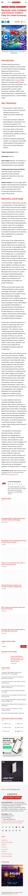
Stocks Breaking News (6, 856)
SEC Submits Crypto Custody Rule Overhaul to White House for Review (13, 541)
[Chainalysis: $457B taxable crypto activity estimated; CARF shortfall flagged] (14, 509)
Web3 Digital (9, 893)
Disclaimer (4, 851)
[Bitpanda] (12, 757)
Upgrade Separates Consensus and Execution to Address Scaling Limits (11, 585)
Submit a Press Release (7, 842)
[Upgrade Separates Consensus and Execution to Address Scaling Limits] (14, 576)
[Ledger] (12, 781)
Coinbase (15, 73)
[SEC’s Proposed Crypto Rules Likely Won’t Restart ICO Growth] (14, 598)
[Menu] (2, 2)
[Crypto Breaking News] (14, 2)
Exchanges (12, 6)
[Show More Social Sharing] (11, 22)
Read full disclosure (13, 474)
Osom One (15, 893)
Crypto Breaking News (14, 481)
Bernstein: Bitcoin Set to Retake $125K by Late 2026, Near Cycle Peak (13, 630)
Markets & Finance (21, 6)
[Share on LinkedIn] (8, 22)
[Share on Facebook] (2, 22)
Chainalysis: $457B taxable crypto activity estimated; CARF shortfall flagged (13, 519)
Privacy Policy (4, 849)
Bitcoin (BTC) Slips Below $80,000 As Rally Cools (13, 713)
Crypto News (5, 6)
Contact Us (4, 847)
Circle (22, 73)
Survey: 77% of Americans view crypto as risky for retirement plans (13, 563)
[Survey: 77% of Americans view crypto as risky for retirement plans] (14, 554)
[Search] (26, 2)
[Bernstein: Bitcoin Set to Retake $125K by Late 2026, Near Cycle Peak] (14, 621)
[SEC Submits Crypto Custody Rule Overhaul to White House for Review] (14, 532)
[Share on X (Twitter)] (5, 22)
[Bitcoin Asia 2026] (12, 886)
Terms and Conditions (6, 854)
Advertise (3, 844)
